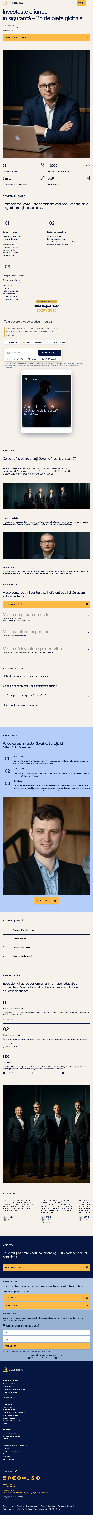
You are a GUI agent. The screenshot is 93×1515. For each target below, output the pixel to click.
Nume (7, 1332)
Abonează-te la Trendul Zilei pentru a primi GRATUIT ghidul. (32, 359)
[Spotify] (19, 1478)
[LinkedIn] (4, 1478)
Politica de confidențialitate (13, 1509)
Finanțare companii (11, 1415)
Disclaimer (52, 1506)
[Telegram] (38, 1478)
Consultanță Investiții (10, 1392)
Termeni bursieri (9, 1418)
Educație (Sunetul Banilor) (14, 1413)
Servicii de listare (8, 1459)
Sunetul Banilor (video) (12, 1421)
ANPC (51, 1509)
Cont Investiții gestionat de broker (14, 1389)
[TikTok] (28, 1478)
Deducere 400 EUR (9, 1397)
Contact (6, 1506)
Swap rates (6, 1457)
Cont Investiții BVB (9, 1387)
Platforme (7, 1407)
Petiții (43, 1506)
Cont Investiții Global (9, 1384)
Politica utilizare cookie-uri (36, 1509)
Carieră (5, 1439)
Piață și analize (9, 1410)
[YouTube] (24, 1478)
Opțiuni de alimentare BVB (11, 1451)
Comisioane (7, 1404)
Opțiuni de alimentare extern (12, 1454)
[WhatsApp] (33, 1478)
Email (6, 1339)
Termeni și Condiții (65, 1506)
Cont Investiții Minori (9, 1395)
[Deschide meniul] (88, 3)
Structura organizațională (11, 1436)
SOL (58, 1509)
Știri (5, 1423)
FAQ (13, 1506)
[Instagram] (14, 1478)
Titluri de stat (7, 1448)
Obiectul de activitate (10, 1433)
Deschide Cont (81, 3)
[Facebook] (9, 1478)
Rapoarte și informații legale (28, 1506)
